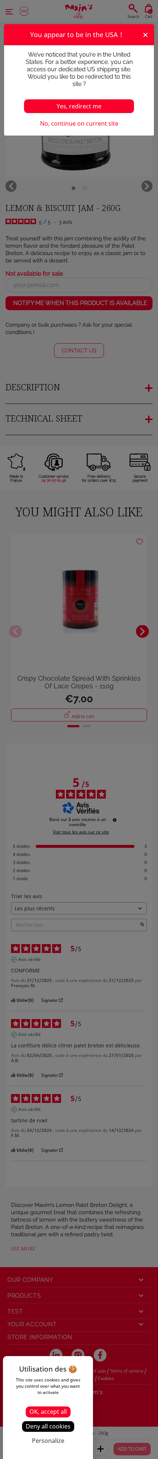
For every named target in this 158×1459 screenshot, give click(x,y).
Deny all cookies (48, 1426)
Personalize (48, 1441)
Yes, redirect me (79, 106)
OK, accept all (48, 1412)
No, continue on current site (79, 123)
